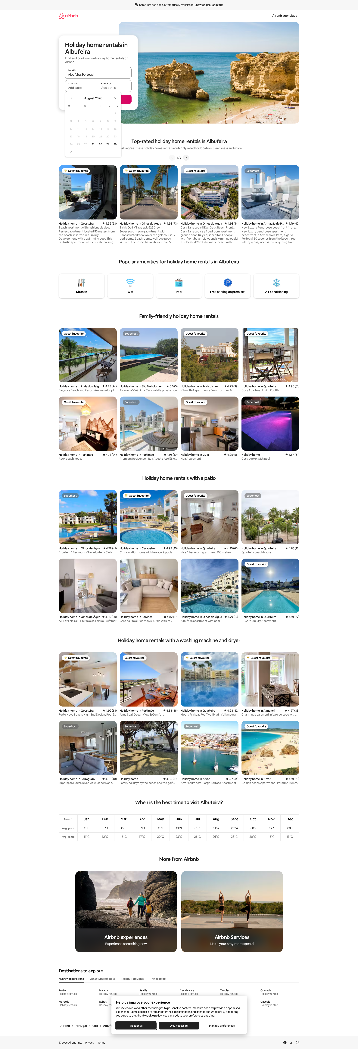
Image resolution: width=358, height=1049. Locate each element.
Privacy (89, 1042)
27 (93, 144)
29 (107, 144)
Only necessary (179, 1025)
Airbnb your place (284, 16)
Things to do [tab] (158, 978)
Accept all (136, 1025)
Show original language (209, 5)
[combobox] (98, 74)
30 (115, 144)
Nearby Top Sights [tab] (132, 978)
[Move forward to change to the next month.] (115, 98)
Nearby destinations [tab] (71, 978)
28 (100, 144)
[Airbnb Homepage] (68, 16)
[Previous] (172, 158)
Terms (101, 1042)
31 (71, 152)
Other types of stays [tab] (102, 978)
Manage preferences (222, 1025)
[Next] (186, 158)
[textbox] (81, 87)
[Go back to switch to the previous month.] (71, 98)
